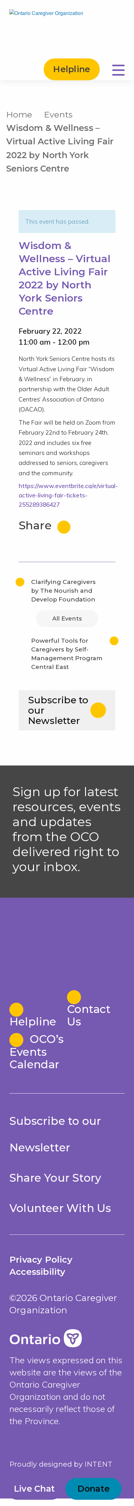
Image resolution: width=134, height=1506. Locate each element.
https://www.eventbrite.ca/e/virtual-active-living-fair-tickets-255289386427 (68, 495)
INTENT (98, 1464)
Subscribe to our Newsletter (58, 710)
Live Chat (34, 1489)
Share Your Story (55, 1177)
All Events (67, 618)
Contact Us (89, 1015)
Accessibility (37, 1271)
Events (58, 114)
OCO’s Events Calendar (36, 1051)
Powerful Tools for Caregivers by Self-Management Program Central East (67, 654)
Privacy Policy (40, 1259)
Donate (93, 1489)
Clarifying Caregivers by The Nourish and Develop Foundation (63, 590)
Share (37, 525)
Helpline (71, 69)
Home (19, 114)
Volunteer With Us (60, 1208)
